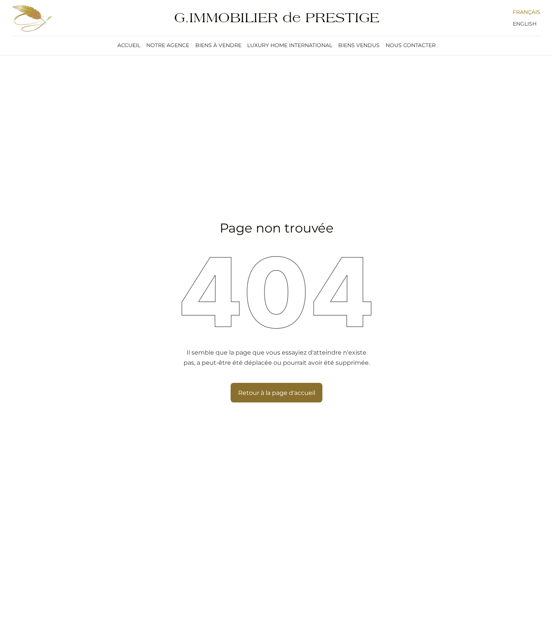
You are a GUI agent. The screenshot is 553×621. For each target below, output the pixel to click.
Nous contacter (411, 45)
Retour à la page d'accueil (276, 392)
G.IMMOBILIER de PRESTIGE (276, 18)
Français (526, 12)
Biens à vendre (218, 45)
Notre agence (167, 45)
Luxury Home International (289, 45)
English (524, 23)
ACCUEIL (128, 45)
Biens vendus (359, 45)
